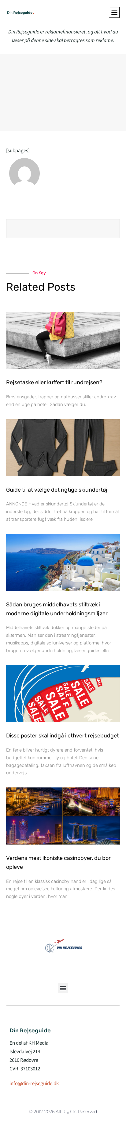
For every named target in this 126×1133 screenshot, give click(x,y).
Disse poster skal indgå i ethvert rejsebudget (62, 735)
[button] (114, 12)
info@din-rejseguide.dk (34, 1083)
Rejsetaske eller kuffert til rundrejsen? (54, 382)
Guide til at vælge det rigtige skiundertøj (56, 489)
